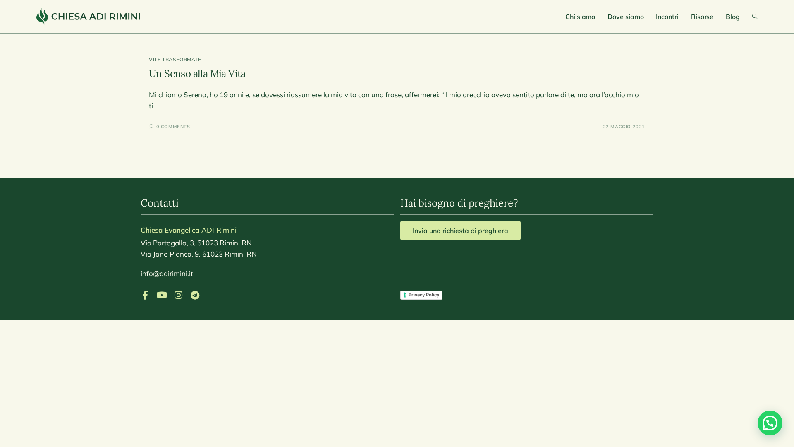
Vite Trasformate (175, 59)
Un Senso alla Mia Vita (197, 73)
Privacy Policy (424, 295)
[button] (770, 423)
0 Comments (173, 127)
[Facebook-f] (145, 295)
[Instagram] (178, 295)
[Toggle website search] (755, 16)
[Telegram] (194, 295)
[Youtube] (161, 295)
